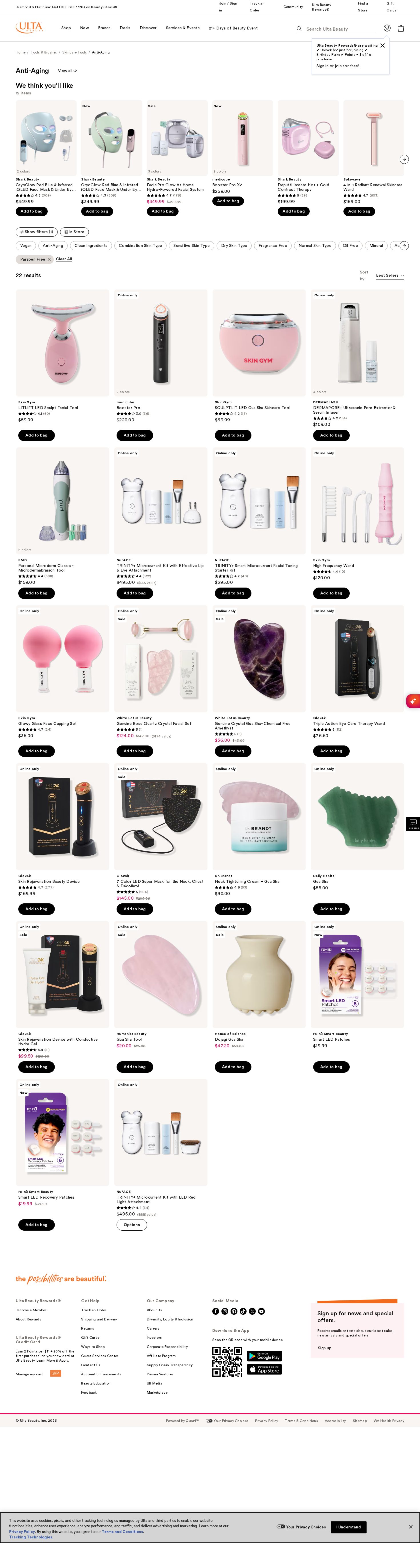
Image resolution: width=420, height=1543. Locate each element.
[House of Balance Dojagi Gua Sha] (259, 985)
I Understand (348, 1527)
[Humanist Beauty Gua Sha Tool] (160, 985)
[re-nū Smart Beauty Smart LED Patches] (357, 985)
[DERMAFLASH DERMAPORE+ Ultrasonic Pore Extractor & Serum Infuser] (357, 358)
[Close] (411, 1526)
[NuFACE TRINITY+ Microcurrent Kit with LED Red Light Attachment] (160, 1148)
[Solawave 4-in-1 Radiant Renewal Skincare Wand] (373, 152)
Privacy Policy (22, 1532)
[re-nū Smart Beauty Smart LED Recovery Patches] (62, 1143)
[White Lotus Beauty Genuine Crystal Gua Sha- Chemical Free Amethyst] (259, 674)
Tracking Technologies (30, 1537)
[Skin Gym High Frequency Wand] (357, 514)
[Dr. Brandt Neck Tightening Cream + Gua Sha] (259, 830)
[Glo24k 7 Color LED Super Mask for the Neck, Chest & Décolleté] (160, 832)
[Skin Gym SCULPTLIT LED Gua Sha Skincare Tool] (259, 356)
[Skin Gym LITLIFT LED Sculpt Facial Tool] (62, 356)
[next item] (404, 159)
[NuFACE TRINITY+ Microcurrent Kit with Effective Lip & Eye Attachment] (160, 516)
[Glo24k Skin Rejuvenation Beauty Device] (62, 830)
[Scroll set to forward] (404, 245)
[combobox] (390, 276)
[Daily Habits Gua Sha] (357, 827)
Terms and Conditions (122, 1532)
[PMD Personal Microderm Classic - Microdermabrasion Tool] (62, 516)
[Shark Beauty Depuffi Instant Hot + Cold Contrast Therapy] (308, 152)
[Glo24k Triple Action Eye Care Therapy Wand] (357, 672)
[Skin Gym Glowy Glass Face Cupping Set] (62, 672)
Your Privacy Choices (306, 1527)
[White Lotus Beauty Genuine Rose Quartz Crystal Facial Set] (160, 672)
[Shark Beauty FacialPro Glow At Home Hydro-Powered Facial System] (177, 152)
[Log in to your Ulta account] (387, 28)
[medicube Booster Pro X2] (242, 147)
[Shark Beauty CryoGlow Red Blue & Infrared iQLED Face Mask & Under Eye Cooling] (46, 152)
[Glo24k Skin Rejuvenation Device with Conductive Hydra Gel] (62, 990)
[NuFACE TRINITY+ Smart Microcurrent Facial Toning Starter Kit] (259, 516)
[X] (382, 45)
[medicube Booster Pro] (160, 356)
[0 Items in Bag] (400, 28)
